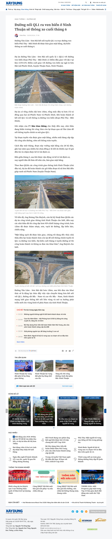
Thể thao (69, 9)
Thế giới (83, 9)
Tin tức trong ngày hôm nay (34, 310)
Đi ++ (89, 9)
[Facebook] (63, 351)
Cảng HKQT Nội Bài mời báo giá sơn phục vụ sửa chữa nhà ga (43, 488)
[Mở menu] (105, 9)
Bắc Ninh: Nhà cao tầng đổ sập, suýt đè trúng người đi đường (92, 421)
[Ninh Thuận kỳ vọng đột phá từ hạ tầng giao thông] (24, 365)
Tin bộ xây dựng (101, 5)
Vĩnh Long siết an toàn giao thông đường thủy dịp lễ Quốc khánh (90, 459)
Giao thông (25, 9)
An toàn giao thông (88, 5)
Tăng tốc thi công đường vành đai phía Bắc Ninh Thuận (64, 376)
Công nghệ (76, 9)
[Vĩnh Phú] (16, 35)
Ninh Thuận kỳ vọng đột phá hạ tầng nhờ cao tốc (43, 376)
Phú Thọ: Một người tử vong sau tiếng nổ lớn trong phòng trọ (90, 440)
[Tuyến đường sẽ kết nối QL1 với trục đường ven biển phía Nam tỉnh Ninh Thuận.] (44, 267)
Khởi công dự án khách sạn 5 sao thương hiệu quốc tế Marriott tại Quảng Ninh (19, 489)
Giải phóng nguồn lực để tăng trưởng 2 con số (41, 331)
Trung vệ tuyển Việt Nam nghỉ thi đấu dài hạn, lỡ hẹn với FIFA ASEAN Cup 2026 (58, 459)
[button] (53, 427)
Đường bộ (31, 19)
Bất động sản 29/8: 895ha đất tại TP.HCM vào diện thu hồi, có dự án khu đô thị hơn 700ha (24, 440)
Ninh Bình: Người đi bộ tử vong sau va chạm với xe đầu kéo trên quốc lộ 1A (46, 337)
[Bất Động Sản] (85, 520)
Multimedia (100, 9)
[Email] (70, 351)
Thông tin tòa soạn (98, 511)
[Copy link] (73, 351)
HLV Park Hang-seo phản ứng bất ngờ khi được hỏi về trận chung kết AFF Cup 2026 (57, 440)
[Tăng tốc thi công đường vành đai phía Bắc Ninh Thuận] (64, 365)
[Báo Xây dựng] (14, 3)
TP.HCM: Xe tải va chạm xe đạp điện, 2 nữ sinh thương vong (19, 421)
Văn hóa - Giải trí (59, 9)
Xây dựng (17, 9)
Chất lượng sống (47, 9)
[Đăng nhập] (90, 2)
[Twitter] (66, 351)
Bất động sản (76, 5)
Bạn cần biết (14, 502)
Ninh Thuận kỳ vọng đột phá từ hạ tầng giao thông (23, 376)
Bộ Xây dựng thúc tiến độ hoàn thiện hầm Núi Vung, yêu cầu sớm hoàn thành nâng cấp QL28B (46, 326)
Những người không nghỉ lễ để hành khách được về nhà (45, 314)
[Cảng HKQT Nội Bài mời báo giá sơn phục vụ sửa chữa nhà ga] (44, 477)
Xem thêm (20, 342)
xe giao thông (65, 5)
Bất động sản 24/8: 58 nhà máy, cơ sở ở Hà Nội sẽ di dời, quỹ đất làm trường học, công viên (43, 419)
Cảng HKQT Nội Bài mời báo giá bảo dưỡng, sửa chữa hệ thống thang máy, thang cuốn (68, 489)
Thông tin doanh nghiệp (19, 467)
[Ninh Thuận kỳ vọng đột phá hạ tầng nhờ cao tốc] (44, 365)
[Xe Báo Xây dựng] (100, 520)
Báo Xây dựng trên (23, 351)
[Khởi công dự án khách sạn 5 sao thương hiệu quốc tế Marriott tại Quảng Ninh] (19, 477)
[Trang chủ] (6, 9)
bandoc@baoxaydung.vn (53, 528)
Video (93, 9)
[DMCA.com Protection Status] (92, 529)
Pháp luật (38, 9)
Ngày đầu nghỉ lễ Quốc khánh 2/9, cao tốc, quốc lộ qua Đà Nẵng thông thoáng (25, 459)
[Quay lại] (16, 351)
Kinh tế (31, 9)
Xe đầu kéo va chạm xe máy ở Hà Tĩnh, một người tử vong (68, 421)
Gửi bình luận (67, 386)
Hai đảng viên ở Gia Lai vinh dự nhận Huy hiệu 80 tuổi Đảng (24, 449)
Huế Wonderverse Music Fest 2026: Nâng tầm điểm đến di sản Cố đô (46, 502)
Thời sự (10, 9)
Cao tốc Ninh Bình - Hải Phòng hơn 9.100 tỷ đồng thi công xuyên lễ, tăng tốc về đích (45, 320)
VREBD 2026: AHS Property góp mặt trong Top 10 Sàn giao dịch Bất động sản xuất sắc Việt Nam (91, 491)
